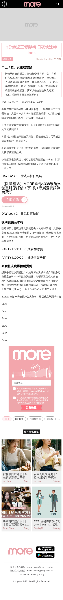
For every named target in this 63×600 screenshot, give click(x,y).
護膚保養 (7, 59)
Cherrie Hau (41, 59)
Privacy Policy (37, 574)
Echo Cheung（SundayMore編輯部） (9, 528)
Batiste (19, 419)
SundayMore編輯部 (40, 528)
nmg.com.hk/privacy (37, 391)
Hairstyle (35, 419)
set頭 (50, 419)
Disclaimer (24, 574)
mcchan (7, 481)
